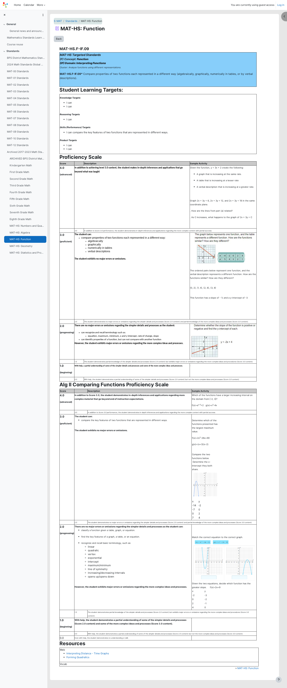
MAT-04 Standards (18, 98)
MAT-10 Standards (18, 138)
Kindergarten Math (21, 165)
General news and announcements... (27, 31)
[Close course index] (4, 15)
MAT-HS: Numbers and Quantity (27, 225)
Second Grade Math (21, 178)
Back (59, 38)
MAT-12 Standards (18, 145)
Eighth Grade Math (20, 219)
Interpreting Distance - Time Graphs (87, 653)
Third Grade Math (20, 185)
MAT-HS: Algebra (20, 232)
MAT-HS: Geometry (21, 246)
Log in (280, 4)
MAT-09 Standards (18, 131)
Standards (12, 51)
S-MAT (58, 21)
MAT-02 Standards (18, 84)
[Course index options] (43, 15)
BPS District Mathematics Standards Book (26, 57)
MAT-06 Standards (18, 111)
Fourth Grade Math (21, 192)
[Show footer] (279, 680)
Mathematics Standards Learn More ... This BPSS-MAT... (26, 37)
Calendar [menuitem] (29, 4)
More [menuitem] (40, 4)
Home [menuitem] (17, 4)
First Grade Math (19, 172)
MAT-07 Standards (18, 118)
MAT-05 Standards (18, 104)
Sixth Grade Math (20, 205)
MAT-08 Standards (18, 125)
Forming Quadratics (77, 657)
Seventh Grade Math (22, 212)
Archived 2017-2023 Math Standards (26, 151)
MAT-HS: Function (20, 239)
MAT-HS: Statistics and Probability (27, 252)
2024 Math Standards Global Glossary (26, 64)
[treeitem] (23, 34)
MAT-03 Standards (18, 91)
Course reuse (15, 44)
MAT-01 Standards (18, 77)
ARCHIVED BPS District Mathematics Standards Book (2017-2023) (27, 158)
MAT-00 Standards (18, 71)
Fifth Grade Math (19, 198)
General (11, 24)
